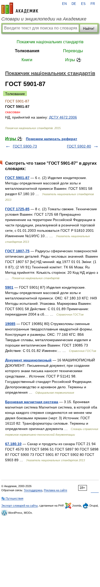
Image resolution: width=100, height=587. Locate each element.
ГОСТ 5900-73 (25, 146)
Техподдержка (33, 490)
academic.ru (19, 8)
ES (83, 4)
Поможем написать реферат (51, 139)
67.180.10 (13, 444)
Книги (27, 60)
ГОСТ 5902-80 (79, 146)
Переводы (73, 51)
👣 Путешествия (12, 498)
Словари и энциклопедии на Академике (43, 19)
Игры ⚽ (73, 60)
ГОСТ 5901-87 (17, 178)
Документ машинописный (28, 360)
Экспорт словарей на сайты (19, 505)
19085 (10, 324)
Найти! (88, 28)
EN (64, 4)
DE (74, 4)
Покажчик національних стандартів (50, 42)
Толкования (27, 51)
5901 (9, 287)
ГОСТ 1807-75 (17, 251)
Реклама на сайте (55, 490)
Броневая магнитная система (31, 402)
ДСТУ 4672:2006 (63, 117)
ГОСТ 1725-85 (17, 209)
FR (93, 4)
